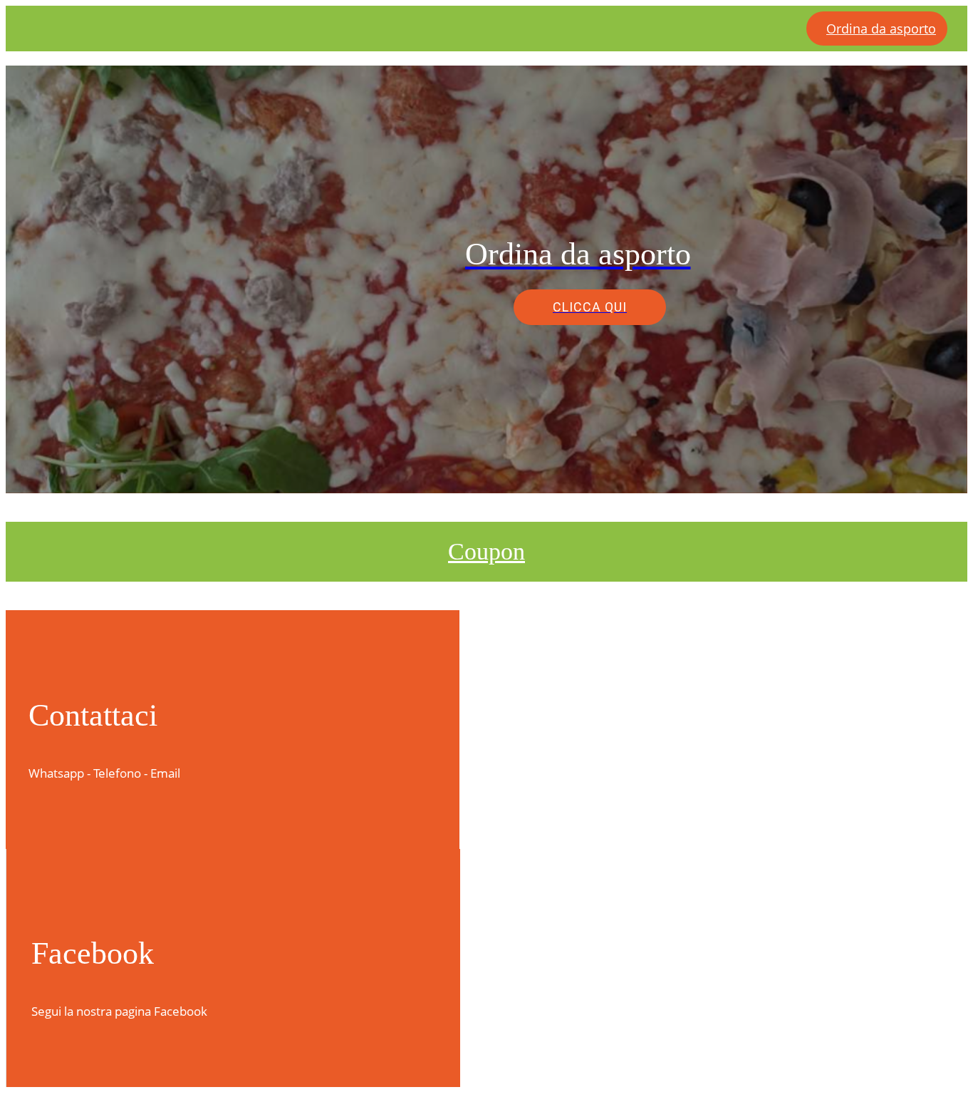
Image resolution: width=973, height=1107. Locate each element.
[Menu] (28, 28)
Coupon (486, 551)
